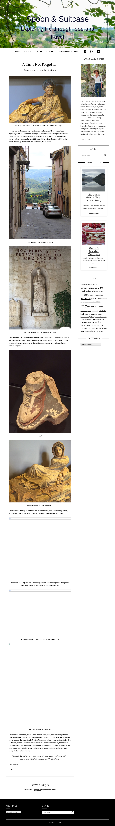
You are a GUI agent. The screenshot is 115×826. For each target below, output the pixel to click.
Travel (39, 51)
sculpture (94, 319)
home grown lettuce (90, 301)
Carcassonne (86, 288)
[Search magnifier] (105, 155)
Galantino (90, 295)
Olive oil (102, 310)
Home (17, 51)
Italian (98, 302)
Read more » (85, 139)
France (84, 294)
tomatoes (100, 325)
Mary (53, 70)
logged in (37, 790)
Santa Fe (88, 319)
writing (96, 331)
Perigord (90, 314)
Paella (82, 314)
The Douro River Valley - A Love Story (93, 197)
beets (95, 285)
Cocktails (94, 288)
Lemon (89, 311)
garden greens (98, 295)
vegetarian (89, 331)
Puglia (89, 317)
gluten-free (95, 299)
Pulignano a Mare (98, 317)
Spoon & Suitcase (57, 19)
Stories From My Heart (69, 51)
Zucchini (101, 331)
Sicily (99, 319)
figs (102, 291)
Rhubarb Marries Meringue (94, 251)
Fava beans (97, 291)
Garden (50, 51)
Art (91, 285)
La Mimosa (93, 306)
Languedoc (102, 306)
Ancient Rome (85, 285)
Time (94, 325)
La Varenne (84, 311)
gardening (86, 298)
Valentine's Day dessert (99, 328)
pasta (86, 314)
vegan (82, 331)
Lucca (95, 310)
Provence (84, 317)
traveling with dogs (86, 328)
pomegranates (97, 314)
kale (88, 306)
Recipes (28, 51)
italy (84, 306)
